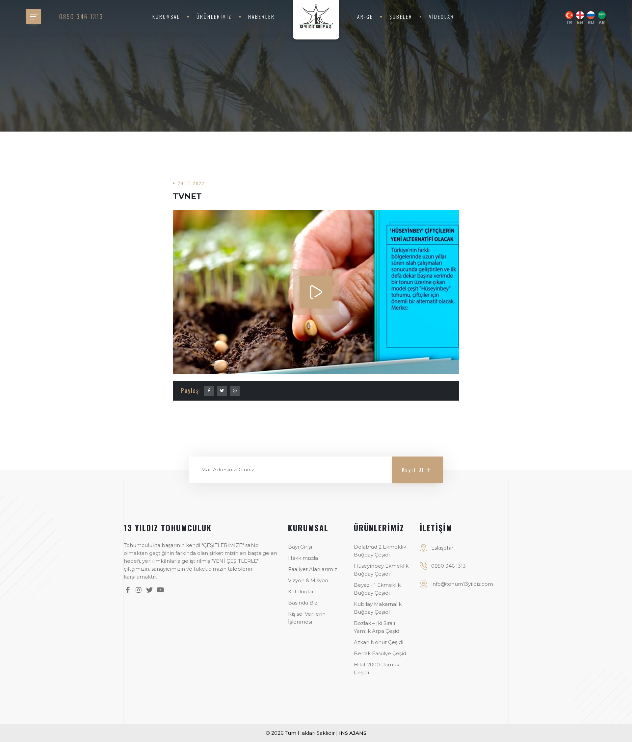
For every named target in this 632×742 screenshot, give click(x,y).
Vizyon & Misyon (308, 580)
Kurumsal (166, 16)
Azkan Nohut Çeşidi (378, 642)
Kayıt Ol (413, 469)
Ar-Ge (365, 16)
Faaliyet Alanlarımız (312, 569)
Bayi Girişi (300, 547)
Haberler (261, 16)
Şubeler (400, 16)
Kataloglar (301, 591)
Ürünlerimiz (214, 16)
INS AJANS (352, 733)
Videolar (441, 16)
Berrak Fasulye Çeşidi (381, 653)
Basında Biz (302, 603)
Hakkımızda (303, 558)
